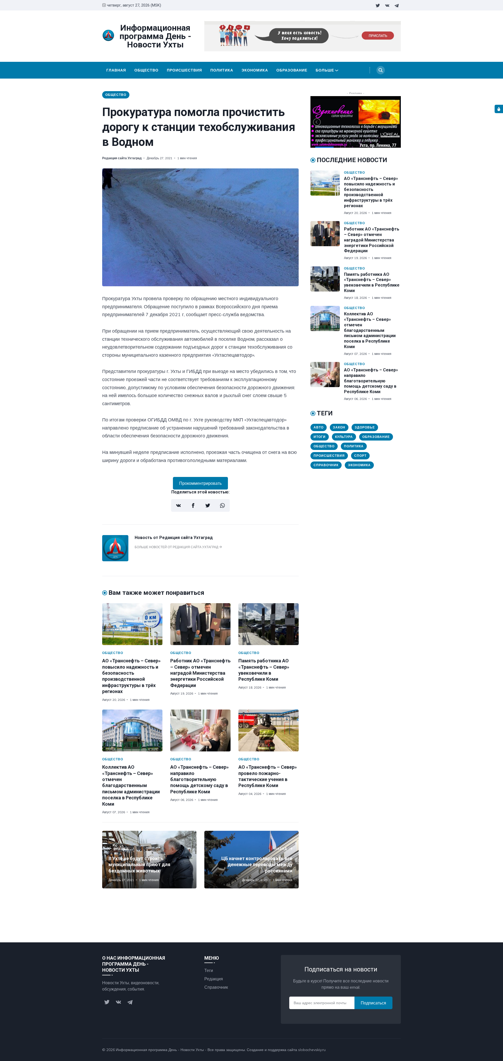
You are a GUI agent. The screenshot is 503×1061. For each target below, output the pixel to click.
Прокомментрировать (200, 483)
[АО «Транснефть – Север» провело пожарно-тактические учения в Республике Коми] (268, 730)
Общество (146, 70)
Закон (339, 427)
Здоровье (365, 427)
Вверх (390, 1049)
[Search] (380, 70)
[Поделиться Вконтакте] (178, 505)
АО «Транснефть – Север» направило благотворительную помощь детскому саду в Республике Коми (199, 779)
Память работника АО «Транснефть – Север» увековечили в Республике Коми (372, 282)
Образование (291, 70)
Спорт (360, 456)
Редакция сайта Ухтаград (122, 158)
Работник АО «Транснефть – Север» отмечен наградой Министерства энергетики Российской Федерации (200, 673)
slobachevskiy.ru (312, 1049)
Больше (325, 70)
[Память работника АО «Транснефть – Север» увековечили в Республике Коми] (268, 624)
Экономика (255, 70)
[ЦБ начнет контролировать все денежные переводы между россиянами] (251, 859)
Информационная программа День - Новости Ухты (160, 1049)
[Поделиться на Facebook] (193, 505)
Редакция (213, 978)
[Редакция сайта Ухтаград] (115, 559)
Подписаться (373, 1002)
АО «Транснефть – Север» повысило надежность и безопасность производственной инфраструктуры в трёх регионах (371, 192)
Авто (319, 427)
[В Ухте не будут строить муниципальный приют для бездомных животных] (149, 859)
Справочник (326, 465)
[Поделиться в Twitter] (207, 505)
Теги (208, 970)
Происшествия (184, 70)
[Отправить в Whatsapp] (222, 505)
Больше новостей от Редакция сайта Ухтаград (177, 547)
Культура (344, 437)
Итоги (320, 437)
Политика (221, 70)
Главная (116, 70)
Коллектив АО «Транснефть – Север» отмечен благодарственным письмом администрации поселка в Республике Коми (131, 785)
